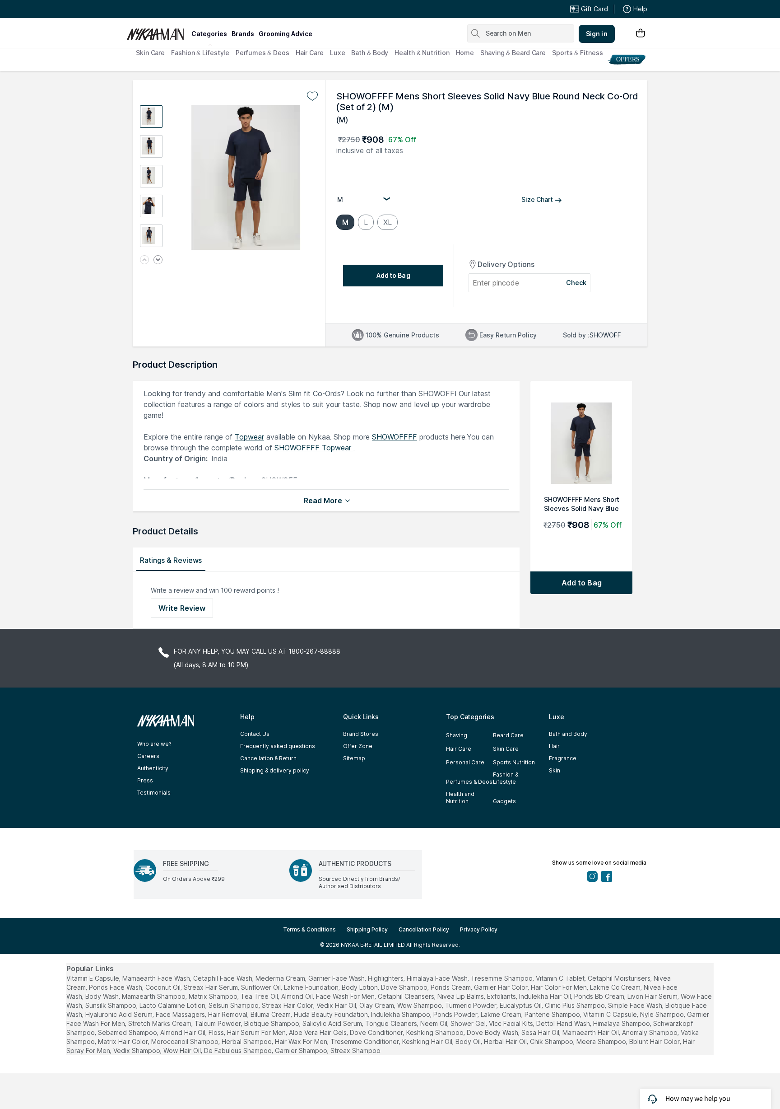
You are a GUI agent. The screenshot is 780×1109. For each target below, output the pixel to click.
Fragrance (562, 758)
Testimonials (154, 792)
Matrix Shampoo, (214, 996)
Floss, (217, 1032)
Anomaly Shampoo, (650, 1032)
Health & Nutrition (422, 52)
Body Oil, (468, 1041)
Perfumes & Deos (262, 52)
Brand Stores (360, 733)
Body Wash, (102, 996)
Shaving (456, 735)
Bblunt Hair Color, (655, 1041)
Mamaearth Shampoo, (154, 996)
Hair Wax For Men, (302, 1041)
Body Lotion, (360, 987)
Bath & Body (369, 52)
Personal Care (465, 762)
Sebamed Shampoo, (128, 1032)
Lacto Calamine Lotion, (173, 1005)
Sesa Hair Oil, (541, 1032)
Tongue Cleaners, (391, 1023)
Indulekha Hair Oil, (545, 996)
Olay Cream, (377, 1005)
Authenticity (152, 768)
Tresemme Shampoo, (502, 978)
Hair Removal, (228, 1014)
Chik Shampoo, (552, 1041)
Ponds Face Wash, (116, 987)
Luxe (337, 52)
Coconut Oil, (163, 987)
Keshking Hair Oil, (428, 1041)
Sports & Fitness (577, 52)
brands (243, 33)
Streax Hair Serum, (211, 987)
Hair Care (310, 52)
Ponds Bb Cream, (600, 996)
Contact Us (254, 733)
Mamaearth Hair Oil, (591, 1032)
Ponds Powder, (456, 1014)
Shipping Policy (367, 929)
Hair (554, 746)
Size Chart (537, 199)
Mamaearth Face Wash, (156, 978)
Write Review (181, 608)
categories (209, 33)
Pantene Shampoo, (553, 1014)
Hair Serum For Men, (257, 1032)
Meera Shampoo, (601, 1041)
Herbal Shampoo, (247, 1041)
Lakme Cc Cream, (616, 987)
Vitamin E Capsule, (93, 978)
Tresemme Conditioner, (365, 1041)
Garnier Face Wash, (337, 978)
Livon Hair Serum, (653, 996)
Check (576, 282)
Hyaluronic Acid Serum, (119, 1014)
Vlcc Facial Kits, (511, 1023)
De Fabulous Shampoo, (238, 1050)
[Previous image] (144, 260)
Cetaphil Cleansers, (407, 996)
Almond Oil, (297, 996)
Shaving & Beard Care (513, 52)
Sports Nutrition (514, 762)
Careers (148, 756)
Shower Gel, (468, 1023)
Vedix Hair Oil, (337, 1005)
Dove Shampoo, (405, 987)
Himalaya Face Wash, (438, 978)
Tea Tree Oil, (260, 996)
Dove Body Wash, (493, 1032)
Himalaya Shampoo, (622, 1023)
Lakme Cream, (502, 1014)
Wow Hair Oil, (182, 1050)
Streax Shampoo (355, 1050)
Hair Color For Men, (559, 987)
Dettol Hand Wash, (563, 1023)
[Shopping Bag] (640, 34)
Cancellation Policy (424, 929)
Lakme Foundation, (312, 987)
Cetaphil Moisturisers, (620, 978)
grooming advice (285, 33)
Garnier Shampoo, (302, 1050)
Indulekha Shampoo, (401, 1014)
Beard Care (508, 735)
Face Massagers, (181, 1014)
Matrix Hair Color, (123, 1041)
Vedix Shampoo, (137, 1050)
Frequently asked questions (277, 746)
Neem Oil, (434, 1023)
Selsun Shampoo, (234, 1005)
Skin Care (150, 52)
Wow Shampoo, (420, 1005)
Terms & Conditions (309, 929)
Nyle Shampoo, (662, 1014)
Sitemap (354, 758)
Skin (554, 770)
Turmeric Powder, (471, 1005)
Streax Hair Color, (288, 1005)
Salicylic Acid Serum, (332, 1023)
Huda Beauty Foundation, (331, 1014)
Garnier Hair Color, (501, 987)
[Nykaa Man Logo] (158, 31)
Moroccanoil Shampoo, (185, 1041)
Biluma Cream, (271, 1014)
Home (465, 52)
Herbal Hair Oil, (506, 1041)
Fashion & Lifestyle (200, 52)
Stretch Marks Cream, (160, 1023)
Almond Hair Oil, (183, 1032)
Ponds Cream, (451, 987)
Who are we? (154, 743)
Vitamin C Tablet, (561, 978)
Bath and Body (568, 733)
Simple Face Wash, (636, 1005)
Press (145, 780)
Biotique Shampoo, (272, 1023)
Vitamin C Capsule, (610, 1014)
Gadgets (504, 801)
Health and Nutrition (460, 798)
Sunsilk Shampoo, (111, 1005)
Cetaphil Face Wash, (223, 978)
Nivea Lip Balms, (461, 996)
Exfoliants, (502, 996)
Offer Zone (357, 746)
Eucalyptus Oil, (521, 1005)
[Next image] (157, 260)
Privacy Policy (478, 929)
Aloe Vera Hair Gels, (318, 1032)
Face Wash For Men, (346, 996)
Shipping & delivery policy (274, 770)
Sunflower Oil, (261, 987)
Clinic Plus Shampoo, (575, 1005)
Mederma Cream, (280, 978)
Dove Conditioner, (377, 1032)
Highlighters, (386, 978)
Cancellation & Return (268, 758)
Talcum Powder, (218, 1023)
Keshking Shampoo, (435, 1032)
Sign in (597, 33)
